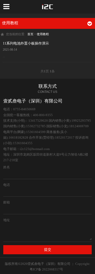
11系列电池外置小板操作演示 (26, 43)
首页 (30, 34)
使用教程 (43, 34)
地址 (6, 220)
